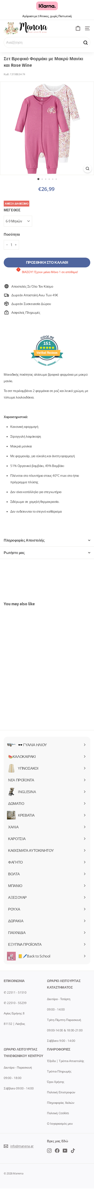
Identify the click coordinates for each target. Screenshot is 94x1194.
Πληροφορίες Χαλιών (60, 1103)
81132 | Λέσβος (14, 1024)
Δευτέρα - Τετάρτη (58, 999)
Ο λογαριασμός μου (60, 1123)
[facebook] (49, 1150)
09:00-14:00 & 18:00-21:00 (65, 1030)
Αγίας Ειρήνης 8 (14, 1013)
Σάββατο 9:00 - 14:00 (61, 1041)
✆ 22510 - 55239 (15, 1003)
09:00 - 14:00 (55, 1009)
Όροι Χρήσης (55, 1082)
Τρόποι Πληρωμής (59, 1071)
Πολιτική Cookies (58, 1113)
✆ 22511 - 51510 (15, 992)
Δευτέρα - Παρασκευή (18, 1067)
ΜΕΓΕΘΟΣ (12, 210)
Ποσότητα (12, 234)
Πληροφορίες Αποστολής (24, 540)
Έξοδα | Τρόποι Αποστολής (65, 1061)
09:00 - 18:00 (12, 1078)
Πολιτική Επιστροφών (61, 1092)
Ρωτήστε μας (14, 552)
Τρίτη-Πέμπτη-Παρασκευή (64, 1020)
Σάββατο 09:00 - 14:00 (18, 1088)
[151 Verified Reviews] (47, 368)
